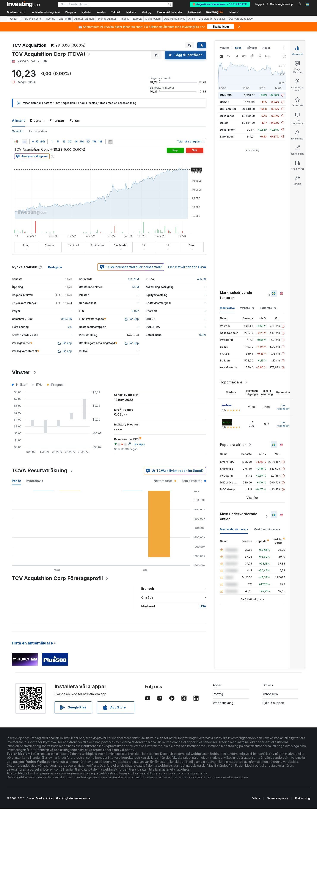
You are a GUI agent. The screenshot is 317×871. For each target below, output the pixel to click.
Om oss (267, 685)
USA (203, 606)
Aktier (13, 18)
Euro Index (227, 136)
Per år (16, 481)
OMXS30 (226, 95)
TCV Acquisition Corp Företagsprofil (57, 578)
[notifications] (299, 4)
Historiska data (37, 131)
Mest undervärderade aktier (238, 516)
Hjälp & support (273, 703)
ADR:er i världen (84, 18)
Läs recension (283, 407)
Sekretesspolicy (277, 798)
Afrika (191, 18)
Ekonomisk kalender (169, 12)
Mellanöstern (153, 18)
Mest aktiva (227, 308)
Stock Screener (33, 18)
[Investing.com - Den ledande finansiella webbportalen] (24, 4)
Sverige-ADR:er (106, 18)
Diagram (37, 120)
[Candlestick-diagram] (16, 141)
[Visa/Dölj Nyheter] (110, 141)
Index (238, 47)
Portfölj (218, 694)
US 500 (224, 102)
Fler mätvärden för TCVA (187, 267)
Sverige (50, 18)
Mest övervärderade (267, 529)
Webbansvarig (223, 703)
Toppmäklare (231, 382)
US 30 (224, 122)
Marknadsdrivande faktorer (236, 295)
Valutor (224, 47)
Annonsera (270, 694)
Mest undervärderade (234, 529)
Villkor (256, 798)
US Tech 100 (228, 109)
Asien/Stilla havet (174, 18)
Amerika (124, 18)
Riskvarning (302, 798)
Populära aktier (233, 445)
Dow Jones (227, 115)
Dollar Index (227, 129)
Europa (137, 18)
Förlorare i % (268, 308)
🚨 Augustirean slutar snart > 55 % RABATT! (219, 4)
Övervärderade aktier (241, 18)
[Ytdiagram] (24, 141)
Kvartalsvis (34, 481)
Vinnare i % (247, 308)
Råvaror (252, 47)
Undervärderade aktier (212, 18)
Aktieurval (194, 12)
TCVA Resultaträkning (39, 470)
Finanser (57, 120)
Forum (75, 120)
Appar (217, 685)
